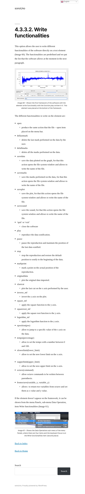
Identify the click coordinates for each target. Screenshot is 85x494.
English (66, 1)
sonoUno (20, 8)
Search (18, 465)
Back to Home (21, 450)
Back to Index (21, 443)
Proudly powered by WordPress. (34, 486)
